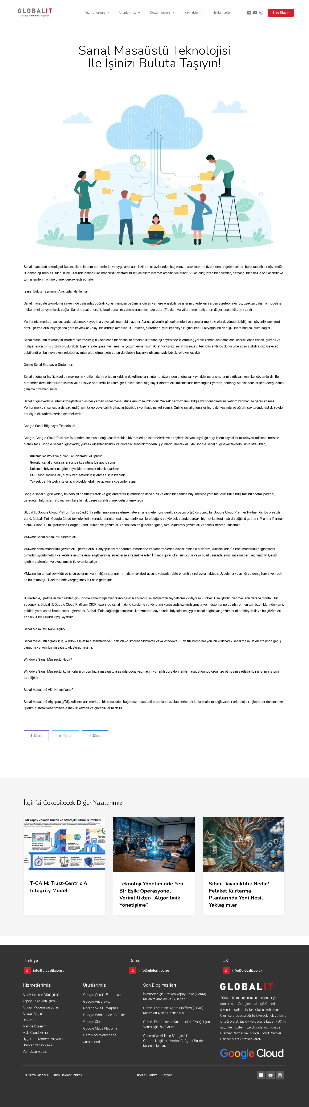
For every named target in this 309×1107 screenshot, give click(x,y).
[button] (97, 12)
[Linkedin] (249, 13)
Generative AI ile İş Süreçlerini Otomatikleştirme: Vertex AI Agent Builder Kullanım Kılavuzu (173, 1041)
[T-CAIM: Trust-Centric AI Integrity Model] (64, 866)
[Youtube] (255, 13)
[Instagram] (261, 13)
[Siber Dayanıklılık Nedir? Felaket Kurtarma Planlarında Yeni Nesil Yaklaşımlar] (243, 866)
